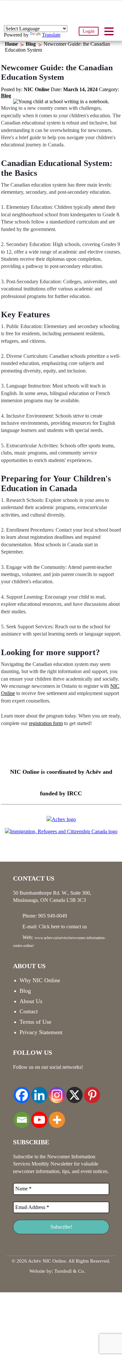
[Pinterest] (92, 1091)
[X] (74, 1091)
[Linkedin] (39, 1091)
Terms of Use (35, 1022)
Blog (31, 44)
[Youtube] (39, 1116)
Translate (51, 35)
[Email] (22, 1116)
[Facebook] (22, 1091)
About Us (31, 1001)
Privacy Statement (41, 1032)
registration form (46, 723)
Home (11, 44)
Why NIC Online (40, 980)
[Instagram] (57, 1091)
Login (89, 31)
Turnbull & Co (69, 1271)
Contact (29, 1011)
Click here (49, 926)
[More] (57, 1116)
